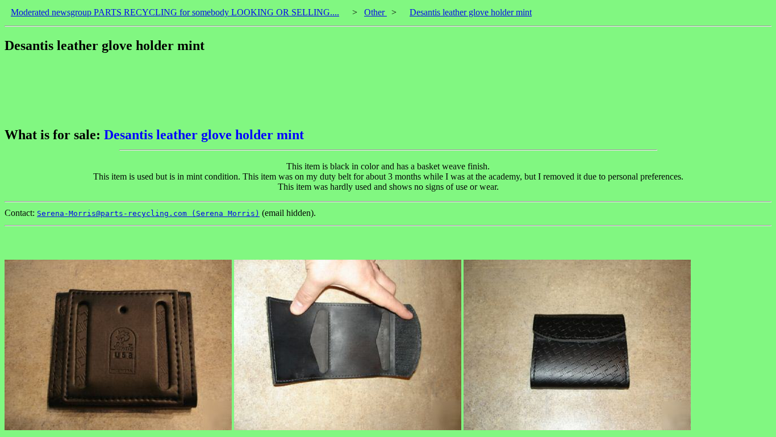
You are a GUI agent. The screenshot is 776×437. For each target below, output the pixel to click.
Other (375, 12)
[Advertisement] (211, 90)
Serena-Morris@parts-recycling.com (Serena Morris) (148, 213)
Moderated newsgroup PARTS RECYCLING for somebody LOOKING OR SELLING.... (175, 12)
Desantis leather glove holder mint (471, 12)
